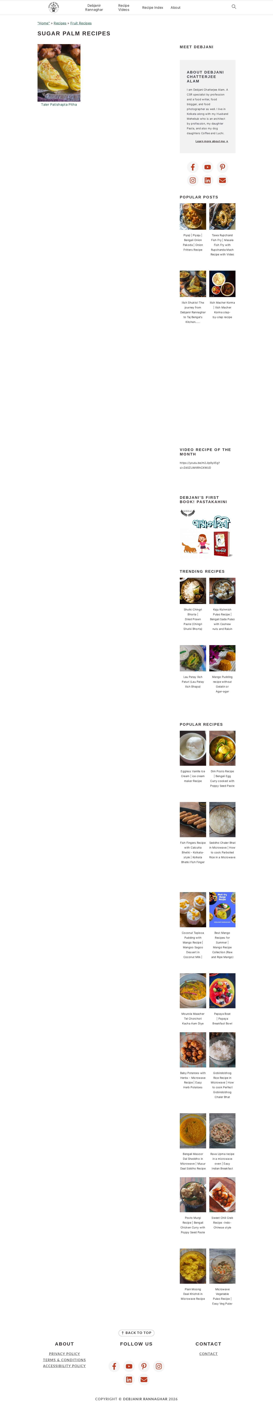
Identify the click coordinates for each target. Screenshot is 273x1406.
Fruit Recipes (81, 23)
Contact (208, 1354)
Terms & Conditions (64, 1360)
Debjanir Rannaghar (94, 8)
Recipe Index (152, 7)
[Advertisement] (207, 386)
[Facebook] (193, 167)
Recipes (60, 23)
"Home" (44, 23)
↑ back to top (136, 1333)
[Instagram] (193, 180)
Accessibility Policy (64, 1366)
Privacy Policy (64, 1354)
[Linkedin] (207, 180)
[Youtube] (207, 167)
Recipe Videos (123, 8)
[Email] (222, 180)
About (176, 7)
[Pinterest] (222, 167)
